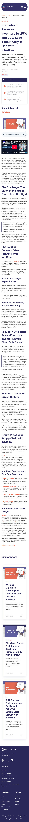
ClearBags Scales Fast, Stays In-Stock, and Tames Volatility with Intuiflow (14, 649)
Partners (17, 801)
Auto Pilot (3, 786)
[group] (14, 134)
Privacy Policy (9, 819)
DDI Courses (4, 809)
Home (3, 15)
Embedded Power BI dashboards (10, 522)
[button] (3, 134)
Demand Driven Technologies (9, 69)
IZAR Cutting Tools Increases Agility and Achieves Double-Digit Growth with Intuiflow (14, 709)
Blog (9, 15)
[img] (23, 134)
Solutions (3, 770)
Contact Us (18, 798)
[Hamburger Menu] (25, 7)
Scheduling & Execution (10, 486)
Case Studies (4, 798)
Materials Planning (8, 478)
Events (3, 804)
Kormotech (4, 74)
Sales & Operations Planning (11, 494)
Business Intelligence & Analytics (10, 784)
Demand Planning (8, 501)
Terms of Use (19, 819)
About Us (17, 796)
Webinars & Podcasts (7, 806)
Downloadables (5, 801)
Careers (17, 804)
